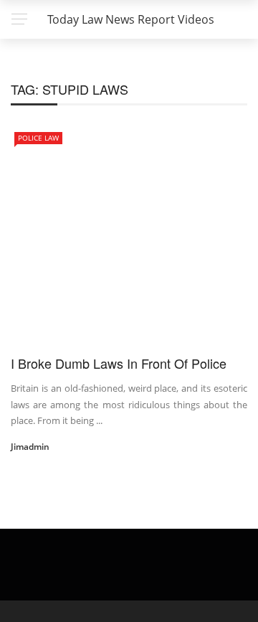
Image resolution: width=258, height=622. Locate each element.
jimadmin (30, 446)
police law (38, 138)
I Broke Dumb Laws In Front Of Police (118, 363)
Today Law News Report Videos (130, 19)
